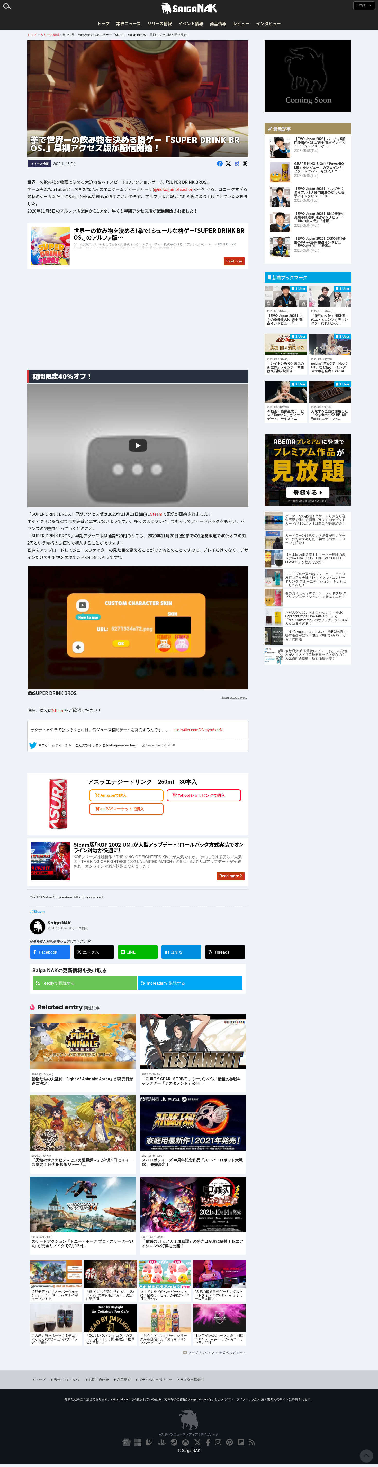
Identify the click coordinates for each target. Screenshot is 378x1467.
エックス (91, 952)
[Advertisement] (137, 325)
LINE (131, 952)
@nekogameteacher (173, 189)
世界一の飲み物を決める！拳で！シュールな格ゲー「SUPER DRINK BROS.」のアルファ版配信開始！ (137, 246)
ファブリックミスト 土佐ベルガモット (217, 1352)
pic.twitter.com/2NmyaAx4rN (198, 730)
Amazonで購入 (113, 795)
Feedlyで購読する (58, 983)
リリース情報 (159, 23)
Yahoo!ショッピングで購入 (201, 795)
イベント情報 (190, 23)
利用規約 (123, 1379)
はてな (174, 952)
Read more (229, 876)
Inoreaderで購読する (166, 983)
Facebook (48, 952)
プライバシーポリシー (155, 1379)
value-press (239, 697)
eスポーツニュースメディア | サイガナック (189, 1434)
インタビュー (268, 23)
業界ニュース (128, 23)
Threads (221, 952)
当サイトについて (67, 1379)
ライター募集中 (192, 1379)
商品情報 (218, 23)
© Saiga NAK (189, 1450)
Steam (156, 514)
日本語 (361, 5)
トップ (103, 23)
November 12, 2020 (160, 745)
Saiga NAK (189, 8)
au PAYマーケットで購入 (122, 809)
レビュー (241, 23)
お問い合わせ (99, 1379)
